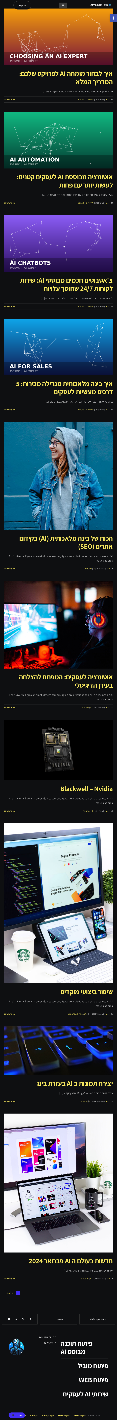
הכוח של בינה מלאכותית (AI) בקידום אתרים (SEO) (66, 542)
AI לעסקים (90, 99)
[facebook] (30, 1319)
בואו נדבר (58, 1319)
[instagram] (16, 1319)
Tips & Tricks (78, 1014)
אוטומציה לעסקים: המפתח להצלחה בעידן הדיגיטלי (66, 681)
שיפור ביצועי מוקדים (86, 991)
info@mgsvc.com (97, 1319)
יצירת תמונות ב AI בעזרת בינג (74, 1083)
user (107, 99)
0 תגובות (81, 99)
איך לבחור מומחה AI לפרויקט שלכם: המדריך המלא (66, 77)
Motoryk (34, 1415)
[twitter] (23, 1319)
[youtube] (9, 1319)
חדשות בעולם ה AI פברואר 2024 (71, 1260)
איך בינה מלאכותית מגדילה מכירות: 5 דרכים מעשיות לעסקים (64, 387)
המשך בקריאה (9, 99)
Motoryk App (48, 1415)
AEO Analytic (80, 1415)
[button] (113, 18)
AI (91, 568)
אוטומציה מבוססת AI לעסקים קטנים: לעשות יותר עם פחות (65, 180)
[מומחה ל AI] (95, 4)
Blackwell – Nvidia (86, 788)
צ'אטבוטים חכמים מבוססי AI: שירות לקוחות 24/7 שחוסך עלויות (66, 284)
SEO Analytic (64, 1415)
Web (86, 1014)
